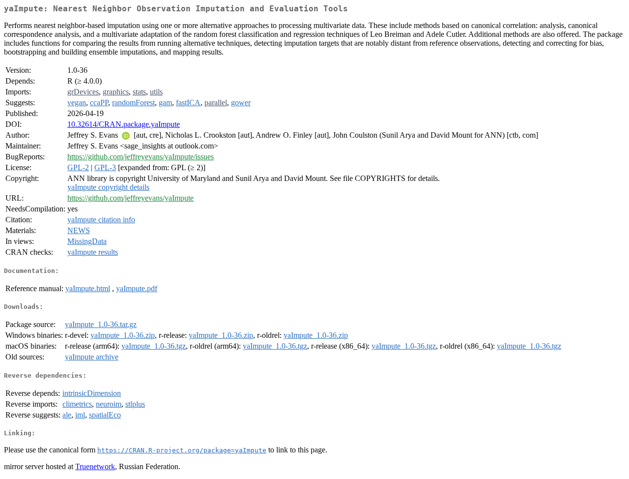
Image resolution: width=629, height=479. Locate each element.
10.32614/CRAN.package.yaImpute (123, 124)
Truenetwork (95, 466)
